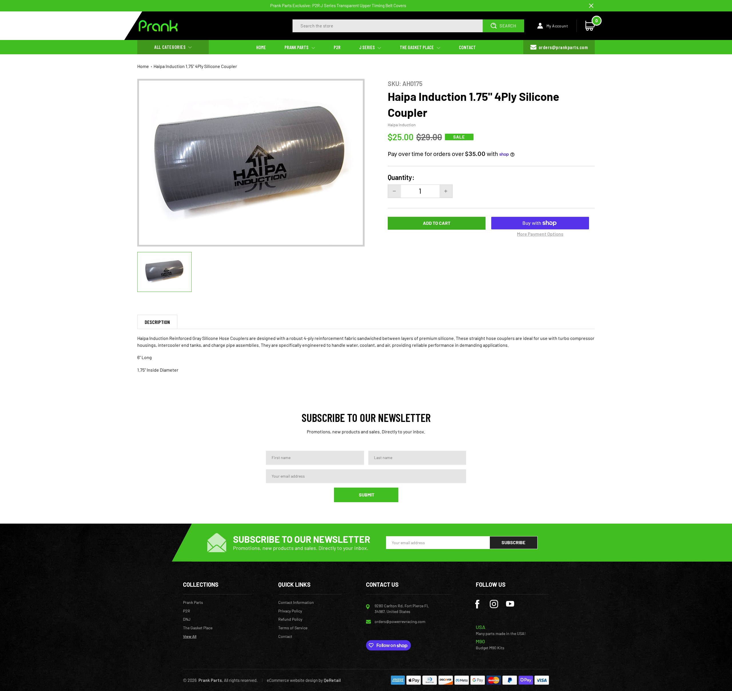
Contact (285, 636)
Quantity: (401, 177)
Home (143, 66)
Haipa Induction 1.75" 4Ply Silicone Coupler (195, 66)
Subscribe (513, 542)
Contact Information (296, 602)
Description (157, 322)
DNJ (186, 619)
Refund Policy (290, 619)
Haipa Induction (402, 124)
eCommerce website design (292, 680)
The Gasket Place (197, 628)
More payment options (540, 234)
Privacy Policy (290, 611)
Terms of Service (292, 628)
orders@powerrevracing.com (400, 621)
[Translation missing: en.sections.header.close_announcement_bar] (591, 5)
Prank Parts (193, 602)
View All (189, 636)
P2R (186, 611)
